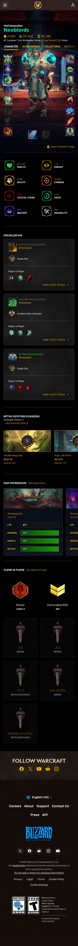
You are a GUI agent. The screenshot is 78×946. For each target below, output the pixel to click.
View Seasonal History (16, 423)
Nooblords (16, 29)
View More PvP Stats (36, 569)
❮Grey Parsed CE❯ (51, 40)
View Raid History (37, 483)
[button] (44, 36)
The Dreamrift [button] (14, 513)
